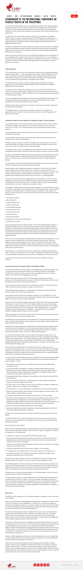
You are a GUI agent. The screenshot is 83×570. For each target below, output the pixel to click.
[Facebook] (35, 565)
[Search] (76, 12)
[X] (44, 565)
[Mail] (41, 565)
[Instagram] (38, 565)
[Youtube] (48, 565)
